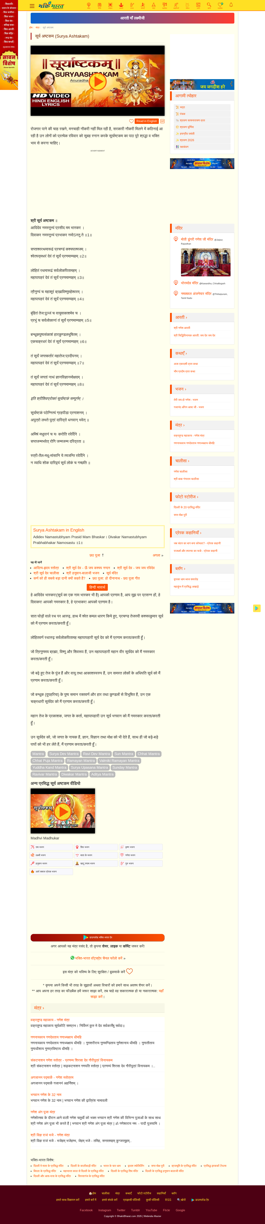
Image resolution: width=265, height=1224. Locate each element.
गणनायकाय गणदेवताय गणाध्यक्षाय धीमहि (56, 1037)
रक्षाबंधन (184, 146)
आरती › (181, 317)
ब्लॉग (174, 1193)
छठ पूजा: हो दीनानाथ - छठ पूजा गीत (116, 578)
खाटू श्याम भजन (87, 863)
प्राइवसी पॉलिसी (131, 1199)
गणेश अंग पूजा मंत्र (43, 1112)
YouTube (151, 1210)
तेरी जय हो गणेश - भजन (186, 399)
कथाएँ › (181, 353)
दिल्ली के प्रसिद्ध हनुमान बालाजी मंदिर (164, 1171)
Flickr (166, 1210)
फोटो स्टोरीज (144, 1193)
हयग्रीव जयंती (187, 133)
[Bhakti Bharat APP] (257, 608)
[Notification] (231, 5)
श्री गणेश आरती (182, 327)
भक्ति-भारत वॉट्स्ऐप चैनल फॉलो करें (98, 958)
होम (30, 27)
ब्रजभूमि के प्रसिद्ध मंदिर (184, 1165)
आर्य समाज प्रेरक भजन (46, 871)
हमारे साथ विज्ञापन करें (67, 1199)
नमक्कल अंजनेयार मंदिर (196, 294)
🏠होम (92, 1193)
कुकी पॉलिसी (152, 1199)
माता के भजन (86, 855)
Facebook (86, 1210)
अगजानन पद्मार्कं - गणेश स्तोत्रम (52, 1077)
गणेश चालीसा (180, 471)
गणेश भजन (130, 855)
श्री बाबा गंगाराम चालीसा (186, 478)
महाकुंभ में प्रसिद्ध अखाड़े (186, 586)
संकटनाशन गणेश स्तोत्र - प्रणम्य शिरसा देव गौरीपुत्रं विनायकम (71, 1060)
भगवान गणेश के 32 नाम (46, 1095)
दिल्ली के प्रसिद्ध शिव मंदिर (124, 1171)
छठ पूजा (95, 555)
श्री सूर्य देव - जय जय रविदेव (136, 568)
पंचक (182, 113)
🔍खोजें (181, 1199)
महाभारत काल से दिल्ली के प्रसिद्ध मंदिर (83, 1171)
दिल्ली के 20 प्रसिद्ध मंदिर (187, 507)
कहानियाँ (161, 1193)
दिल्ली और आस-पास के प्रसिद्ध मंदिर (52, 1176)
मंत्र (37, 27)
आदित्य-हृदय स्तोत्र (46, 568)
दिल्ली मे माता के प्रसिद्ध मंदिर (48, 1165)
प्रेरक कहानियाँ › (188, 532)
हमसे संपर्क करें (109, 1199)
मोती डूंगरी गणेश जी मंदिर (197, 239)
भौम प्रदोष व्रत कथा (184, 371)
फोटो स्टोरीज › (186, 496)
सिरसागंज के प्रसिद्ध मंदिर (91, 1176)
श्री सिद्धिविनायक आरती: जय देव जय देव (194, 335)
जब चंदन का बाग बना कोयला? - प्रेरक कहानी (197, 543)
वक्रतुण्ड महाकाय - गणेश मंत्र (50, 1020)
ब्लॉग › (180, 568)
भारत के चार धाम (112, 1165)
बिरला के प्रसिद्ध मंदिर (45, 1171)
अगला (156, 555)
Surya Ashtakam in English (58, 530)
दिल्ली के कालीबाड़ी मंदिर (83, 1165)
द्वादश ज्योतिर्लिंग (136, 1165)
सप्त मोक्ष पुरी (180, 514)
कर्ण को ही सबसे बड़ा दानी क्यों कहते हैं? (59, 578)
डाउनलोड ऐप (202, 1199)
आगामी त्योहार (185, 95)
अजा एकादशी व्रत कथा (186, 363)
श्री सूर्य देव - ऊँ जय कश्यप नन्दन (88, 568)
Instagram (104, 1210)
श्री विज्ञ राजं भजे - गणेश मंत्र (50, 1135)
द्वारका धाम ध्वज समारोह (186, 579)
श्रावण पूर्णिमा (187, 127)
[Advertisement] (98, 496)
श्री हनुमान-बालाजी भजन (82, 573)
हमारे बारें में (90, 1199)
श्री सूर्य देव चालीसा (46, 573)
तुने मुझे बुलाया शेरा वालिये (132, 18)
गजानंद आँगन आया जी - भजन (189, 407)
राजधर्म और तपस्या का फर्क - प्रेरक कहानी (195, 550)
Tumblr (135, 1210)
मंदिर (178, 228)
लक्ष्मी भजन (41, 855)
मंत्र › (39, 1007)
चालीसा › (182, 460)
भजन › (180, 389)
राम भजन (40, 847)
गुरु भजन (129, 863)
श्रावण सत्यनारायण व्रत (192, 120)
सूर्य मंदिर (112, 573)
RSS (168, 1199)
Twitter (121, 1210)
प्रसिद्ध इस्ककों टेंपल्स (215, 1165)
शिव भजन (84, 847)
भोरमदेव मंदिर (189, 283)
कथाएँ (128, 1193)
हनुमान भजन (41, 863)
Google (180, 1210)
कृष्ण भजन (130, 847)
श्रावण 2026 (187, 140)
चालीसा (106, 1193)
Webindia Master (152, 1216)
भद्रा (182, 107)
